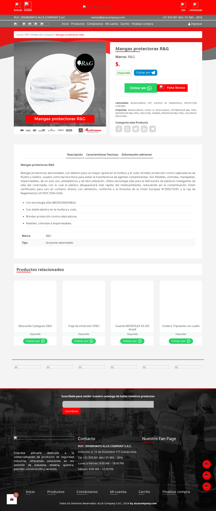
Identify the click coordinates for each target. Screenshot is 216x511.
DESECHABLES (162, 110)
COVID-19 (149, 110)
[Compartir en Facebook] (118, 129)
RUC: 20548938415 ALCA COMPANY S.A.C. (40, 17)
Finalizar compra (142, 24)
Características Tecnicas (102, 154)
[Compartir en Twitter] (135, 129)
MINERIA (156, 113)
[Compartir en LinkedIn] (144, 129)
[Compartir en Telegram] (152, 129)
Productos (78, 24)
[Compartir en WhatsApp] (127, 129)
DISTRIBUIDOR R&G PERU (183, 110)
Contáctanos (95, 24)
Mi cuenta (111, 24)
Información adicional (137, 154)
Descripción (75, 154)
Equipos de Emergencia (168, 103)
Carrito (124, 24)
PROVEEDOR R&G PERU (173, 113)
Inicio (65, 24)
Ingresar (196, 24)
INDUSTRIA (145, 113)
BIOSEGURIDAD (138, 103)
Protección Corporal (42, 34)
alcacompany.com (145, 503)
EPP (27, 34)
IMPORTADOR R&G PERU (127, 113)
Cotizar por (143, 72)
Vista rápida (39, 284)
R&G (131, 56)
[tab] (75, 154)
